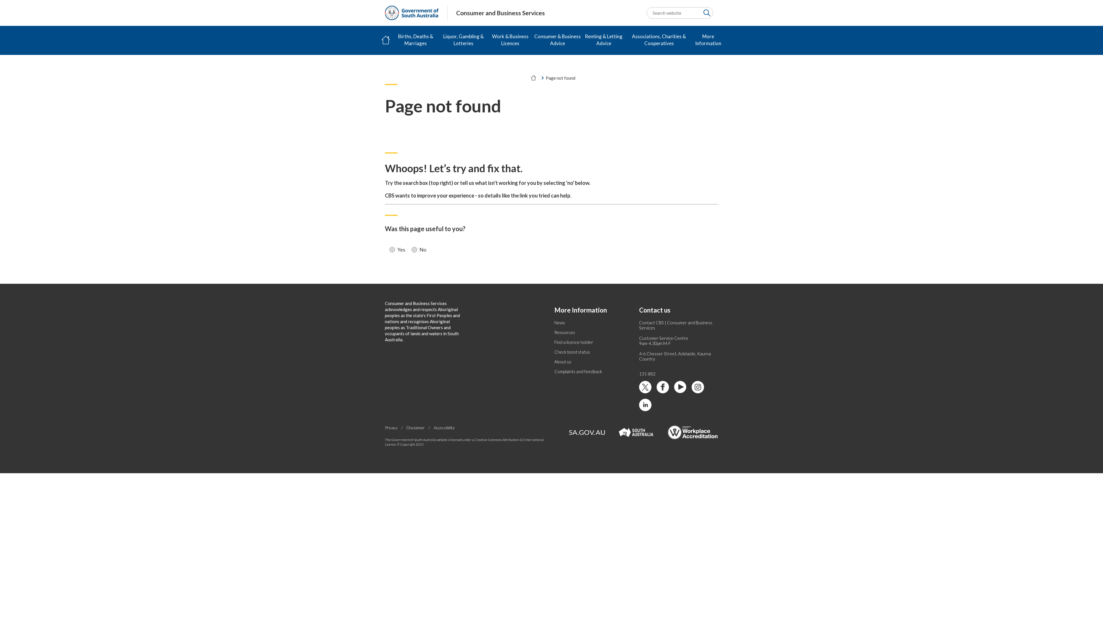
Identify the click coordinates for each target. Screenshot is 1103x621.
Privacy (391, 427)
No (422, 250)
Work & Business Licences (510, 39)
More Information (708, 39)
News (559, 322)
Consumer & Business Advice (557, 39)
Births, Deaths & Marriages (415, 39)
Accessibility (444, 427)
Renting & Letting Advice (603, 39)
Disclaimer (415, 427)
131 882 (647, 373)
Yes (401, 250)
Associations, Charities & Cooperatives (659, 39)
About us (562, 361)
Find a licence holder (573, 342)
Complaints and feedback (578, 371)
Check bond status (572, 351)
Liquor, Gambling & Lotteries (463, 39)
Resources (564, 332)
